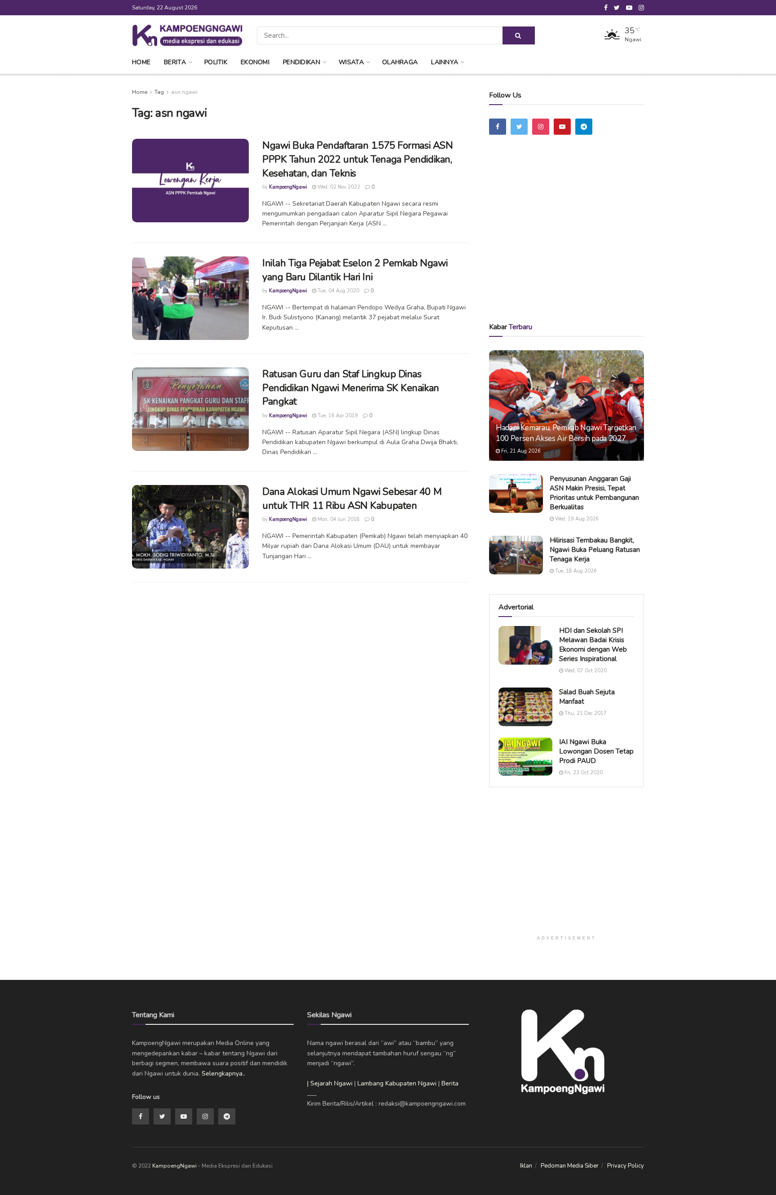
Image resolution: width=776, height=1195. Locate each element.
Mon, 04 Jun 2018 (338, 519)
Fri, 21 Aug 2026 (520, 451)
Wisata (351, 62)
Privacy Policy (625, 1166)
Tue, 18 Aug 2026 (575, 571)
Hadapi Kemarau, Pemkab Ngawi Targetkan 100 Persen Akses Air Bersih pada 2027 (566, 433)
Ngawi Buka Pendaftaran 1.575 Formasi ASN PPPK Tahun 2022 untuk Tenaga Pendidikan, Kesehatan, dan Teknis (357, 159)
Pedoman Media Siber (570, 1166)
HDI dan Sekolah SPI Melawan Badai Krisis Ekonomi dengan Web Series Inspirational (593, 644)
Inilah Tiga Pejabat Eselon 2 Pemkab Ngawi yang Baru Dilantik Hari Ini (355, 270)
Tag (159, 92)
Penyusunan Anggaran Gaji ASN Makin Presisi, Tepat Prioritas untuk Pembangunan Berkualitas (594, 493)
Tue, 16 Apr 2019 (337, 415)
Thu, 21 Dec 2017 (585, 713)
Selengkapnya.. (223, 1073)
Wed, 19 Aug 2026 (576, 519)
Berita (175, 62)
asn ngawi (184, 92)
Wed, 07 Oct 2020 (585, 670)
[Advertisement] (567, 241)
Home (141, 62)
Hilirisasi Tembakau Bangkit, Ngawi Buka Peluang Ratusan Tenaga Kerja (595, 550)
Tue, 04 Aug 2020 (337, 290)
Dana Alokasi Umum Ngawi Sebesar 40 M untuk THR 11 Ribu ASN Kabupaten (351, 498)
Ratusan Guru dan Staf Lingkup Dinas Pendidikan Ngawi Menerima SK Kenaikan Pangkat (350, 388)
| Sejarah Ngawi (330, 1083)
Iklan (526, 1166)
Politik (215, 62)
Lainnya (444, 62)
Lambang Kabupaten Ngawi (396, 1083)
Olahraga (400, 62)
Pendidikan (301, 62)
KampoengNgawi (288, 187)
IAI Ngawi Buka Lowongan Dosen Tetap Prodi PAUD (596, 751)
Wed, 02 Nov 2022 (338, 187)
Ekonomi (255, 62)
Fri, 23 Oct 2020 (583, 772)
